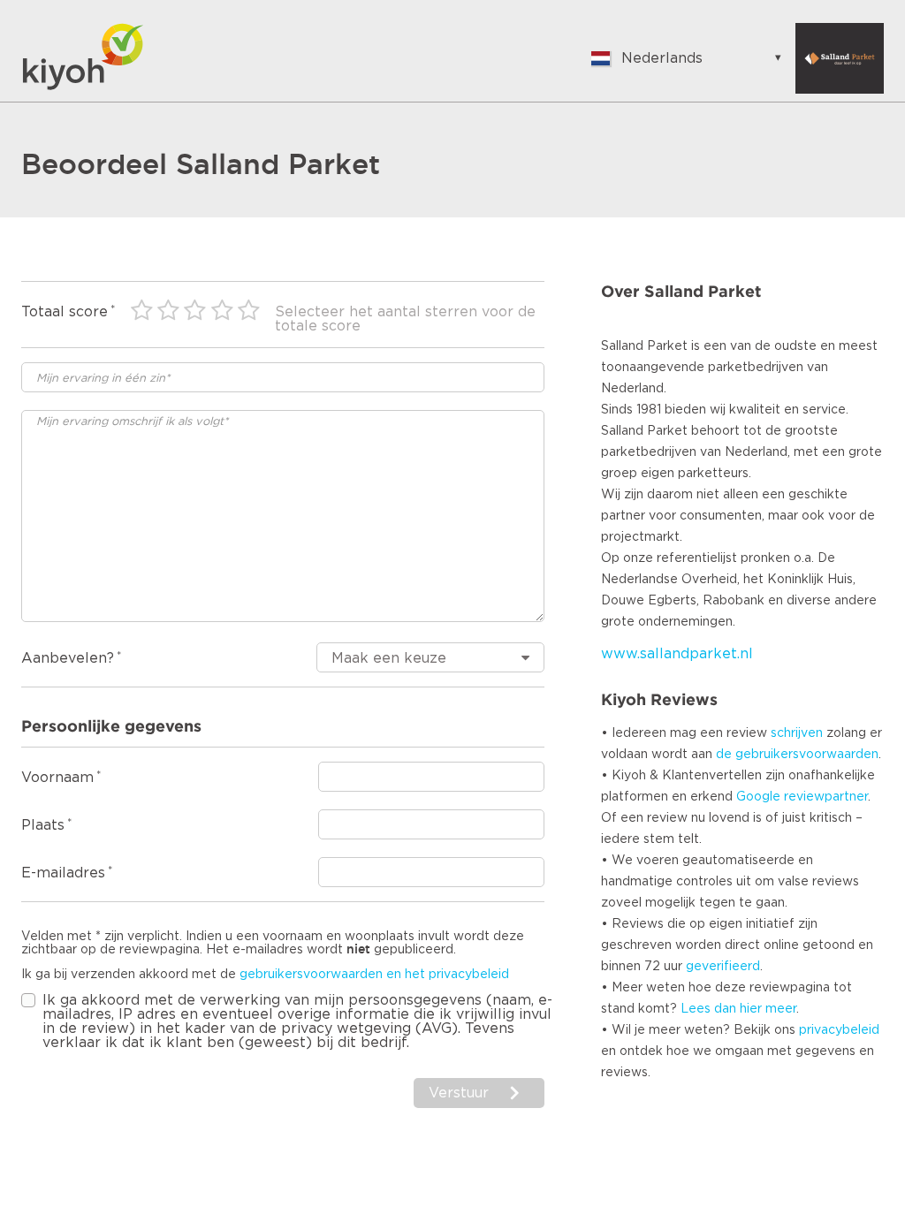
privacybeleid (839, 1030)
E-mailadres (63, 873)
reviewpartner (826, 797)
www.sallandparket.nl (677, 654)
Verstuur (459, 1093)
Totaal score (64, 312)
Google (758, 797)
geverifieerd (723, 966)
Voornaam (57, 778)
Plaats (43, 825)
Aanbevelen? (67, 658)
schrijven (797, 733)
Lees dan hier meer (738, 1009)
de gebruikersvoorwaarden (797, 754)
